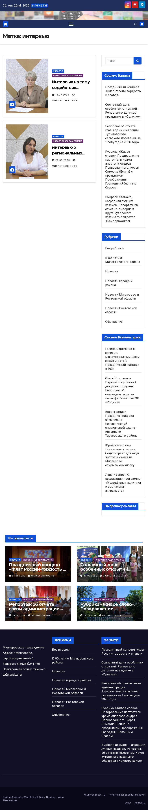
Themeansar (10, 800)
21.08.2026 (19, 575)
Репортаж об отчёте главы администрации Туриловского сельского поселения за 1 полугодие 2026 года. (123, 134)
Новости (58, 71)
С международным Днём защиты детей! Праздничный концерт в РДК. (122, 360)
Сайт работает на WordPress (20, 797)
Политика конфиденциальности (127, 794)
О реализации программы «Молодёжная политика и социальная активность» (123, 482)
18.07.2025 (62, 94)
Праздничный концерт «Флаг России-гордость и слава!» (123, 91)
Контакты (140, 802)
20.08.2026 (91, 575)
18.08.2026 (90, 615)
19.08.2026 (19, 615)
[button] (135, 24)
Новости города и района (67, 76)
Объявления (114, 321)
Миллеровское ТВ (42, 575)
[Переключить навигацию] (71, 24)
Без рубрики (114, 248)
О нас (128, 802)
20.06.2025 (63, 160)
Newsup (50, 797)
